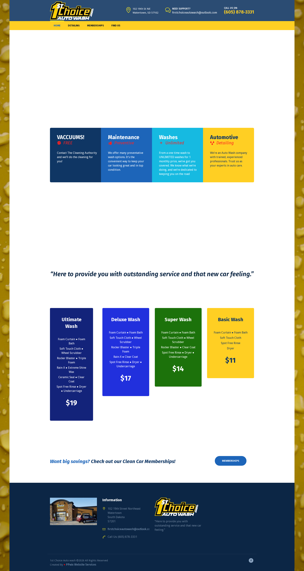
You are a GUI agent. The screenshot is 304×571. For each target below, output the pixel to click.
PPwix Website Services (81, 564)
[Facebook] (251, 560)
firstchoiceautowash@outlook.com (194, 12)
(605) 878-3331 (239, 12)
